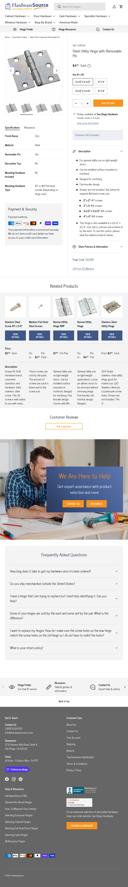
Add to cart (108, 103)
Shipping (70, 744)
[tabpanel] (33, 165)
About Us (71, 724)
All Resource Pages (15, 841)
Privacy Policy (73, 770)
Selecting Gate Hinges (16, 835)
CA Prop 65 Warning (83, 268)
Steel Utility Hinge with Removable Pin (45, 37)
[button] (121, 6)
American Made (68, 22)
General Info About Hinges (18, 802)
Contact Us (73, 504)
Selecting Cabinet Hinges (18, 822)
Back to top (64, 701)
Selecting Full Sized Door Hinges (21, 828)
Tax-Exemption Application (80, 757)
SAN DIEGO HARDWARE (82, 826)
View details (15, 335)
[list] (33, 70)
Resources (96, 504)
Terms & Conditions (76, 763)
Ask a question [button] (64, 426)
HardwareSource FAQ (16, 795)
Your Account (73, 737)
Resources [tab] (29, 127)
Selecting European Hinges (19, 815)
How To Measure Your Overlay (20, 808)
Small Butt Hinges (20, 37)
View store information (87, 123)
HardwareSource (17, 875)
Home (7, 37)
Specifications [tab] (12, 127)
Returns (70, 750)
